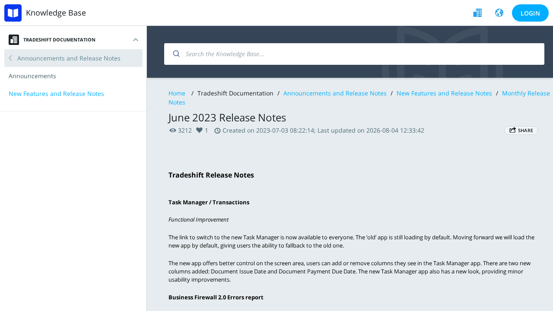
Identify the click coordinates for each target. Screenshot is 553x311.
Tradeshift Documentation (59, 39)
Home (176, 93)
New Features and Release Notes (445, 93)
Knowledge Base (56, 12)
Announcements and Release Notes (335, 93)
